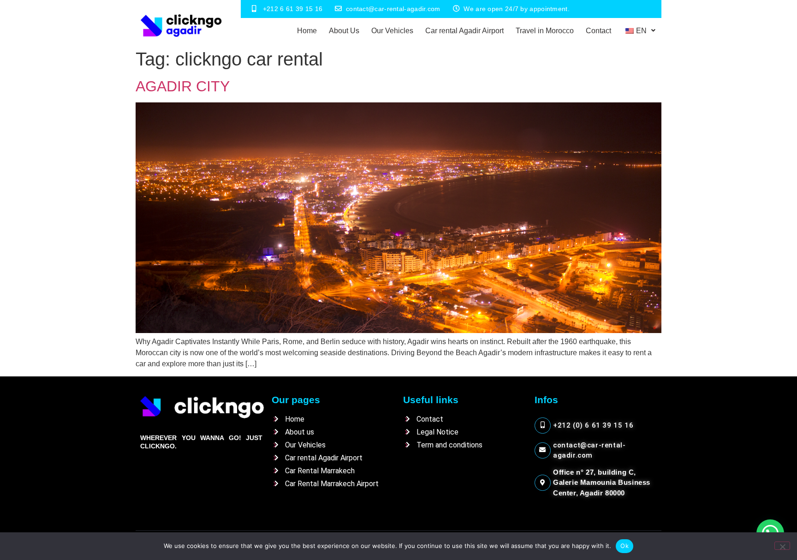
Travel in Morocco (545, 31)
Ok (624, 545)
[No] (782, 546)
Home (307, 31)
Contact (598, 31)
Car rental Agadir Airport (464, 31)
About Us (344, 31)
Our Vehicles (392, 31)
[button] (639, 31)
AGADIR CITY (183, 86)
